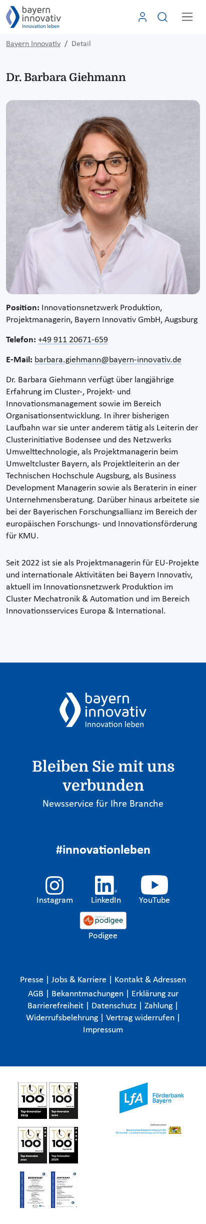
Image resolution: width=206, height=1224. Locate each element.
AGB (37, 994)
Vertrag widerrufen (141, 1018)
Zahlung (159, 1006)
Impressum (103, 1030)
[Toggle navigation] (187, 17)
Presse (33, 980)
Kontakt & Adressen (150, 980)
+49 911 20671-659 (73, 340)
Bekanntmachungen (89, 994)
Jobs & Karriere (80, 980)
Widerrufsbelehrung (63, 1018)
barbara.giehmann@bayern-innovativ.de (108, 360)
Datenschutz (115, 1006)
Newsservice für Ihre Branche (103, 804)
